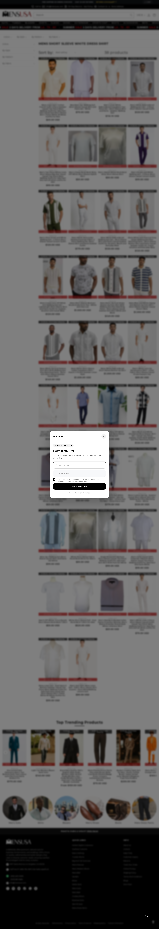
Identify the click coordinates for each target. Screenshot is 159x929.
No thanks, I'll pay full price (79, 493)
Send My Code (79, 486)
